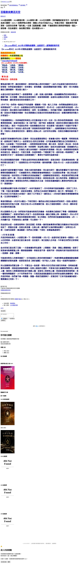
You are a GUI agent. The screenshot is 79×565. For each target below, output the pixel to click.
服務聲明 (54, 543)
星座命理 (13, 32)
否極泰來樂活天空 (10, 12)
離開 (9, 562)
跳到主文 (3, 16)
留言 (20, 299)
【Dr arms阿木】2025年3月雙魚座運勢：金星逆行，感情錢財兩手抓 (31, 46)
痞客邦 (17, 299)
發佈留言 (3, 320)
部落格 (5, 37)
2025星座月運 (14, 305)
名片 (5, 39)
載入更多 (3, 311)
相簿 (5, 35)
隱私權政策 (48, 543)
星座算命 (12, 303)
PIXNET (28, 543)
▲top (2, 308)
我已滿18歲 (3, 562)
